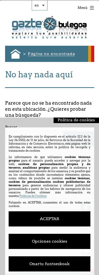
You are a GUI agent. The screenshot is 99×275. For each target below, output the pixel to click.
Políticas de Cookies (32, 196)
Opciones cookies (49, 241)
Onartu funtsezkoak (49, 263)
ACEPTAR (49, 218)
